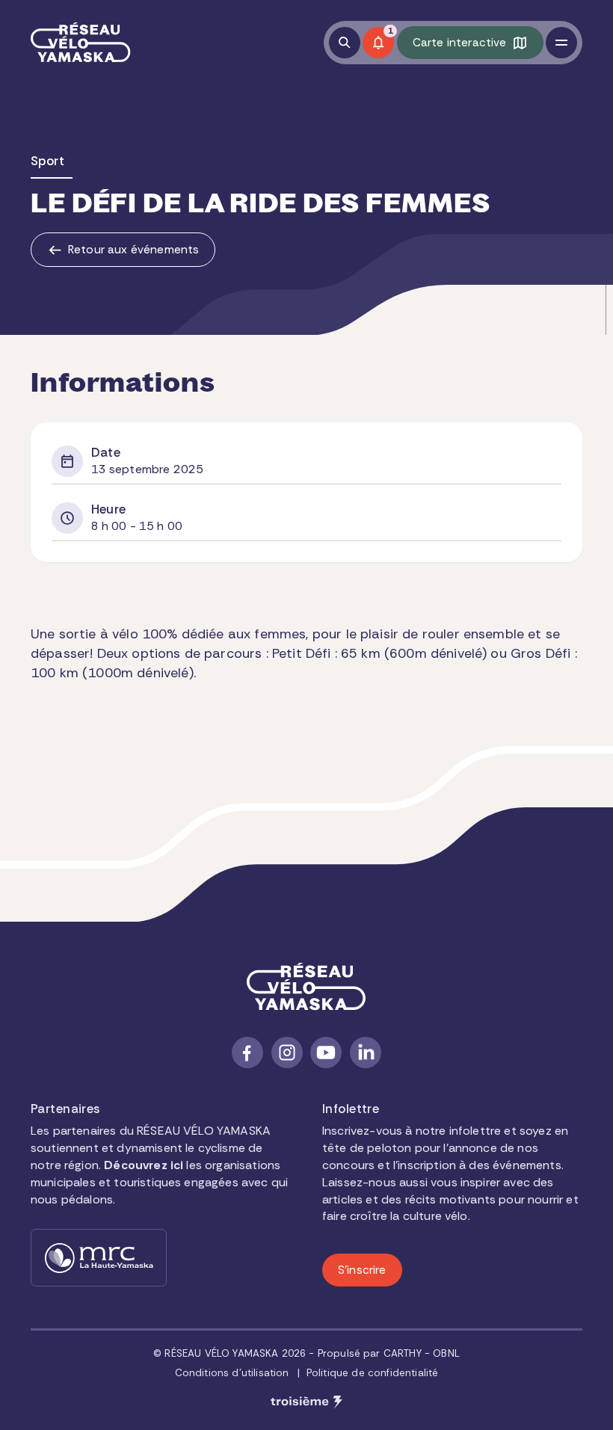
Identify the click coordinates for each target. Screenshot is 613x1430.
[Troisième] (306, 1402)
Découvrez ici (143, 1165)
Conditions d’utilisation (232, 1372)
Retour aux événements (133, 249)
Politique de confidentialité (372, 1372)
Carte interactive (460, 42)
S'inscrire (362, 1270)
